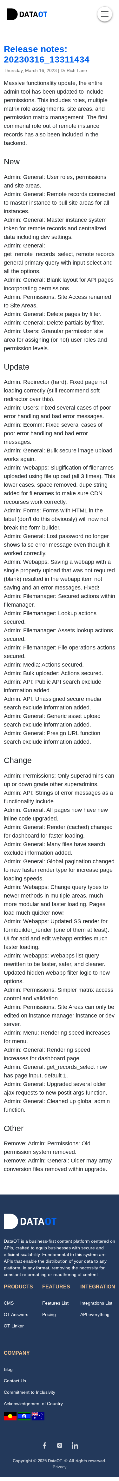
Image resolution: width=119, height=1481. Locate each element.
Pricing (49, 1314)
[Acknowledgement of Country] (24, 1415)
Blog (8, 1369)
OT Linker (14, 1325)
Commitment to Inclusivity (29, 1392)
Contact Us (15, 1380)
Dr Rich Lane (74, 70)
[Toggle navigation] (104, 14)
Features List (55, 1303)
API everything (94, 1314)
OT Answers (16, 1314)
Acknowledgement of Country (33, 1403)
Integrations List (96, 1303)
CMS (9, 1303)
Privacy (60, 1467)
